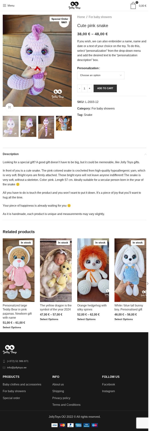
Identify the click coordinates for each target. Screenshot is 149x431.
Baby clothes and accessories (22, 384)
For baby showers (100, 17)
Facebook (108, 384)
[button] (6, 64)
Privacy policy (61, 398)
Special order (11, 398)
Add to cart (105, 88)
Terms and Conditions (66, 404)
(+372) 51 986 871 (18, 361)
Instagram (108, 391)
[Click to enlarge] (9, 107)
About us (58, 384)
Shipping (58, 391)
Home (81, 17)
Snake (88, 114)
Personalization (88, 68)
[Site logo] (74, 5)
